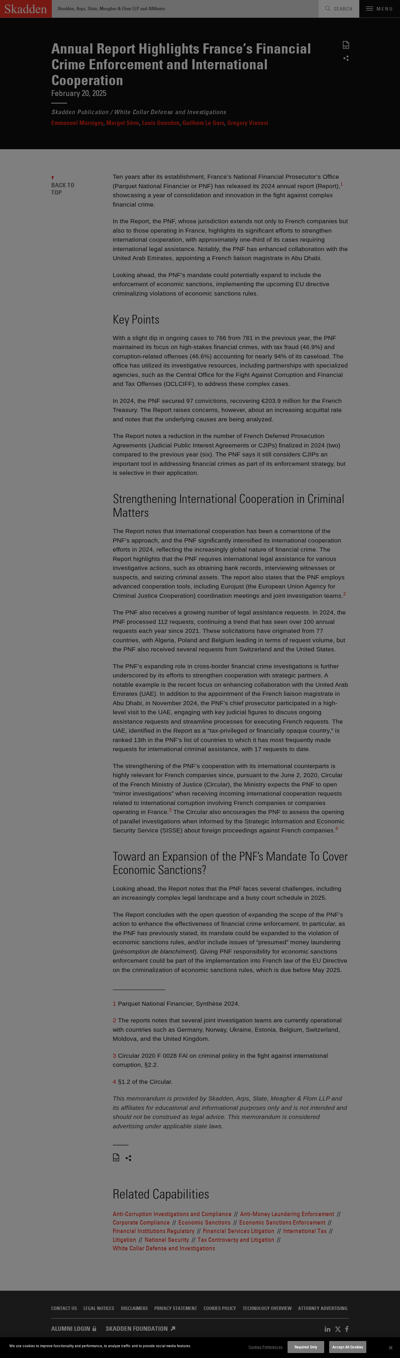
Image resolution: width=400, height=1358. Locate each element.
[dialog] (200, 1347)
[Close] (390, 1347)
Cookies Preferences (265, 1347)
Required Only (306, 1347)
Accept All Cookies (347, 1347)
